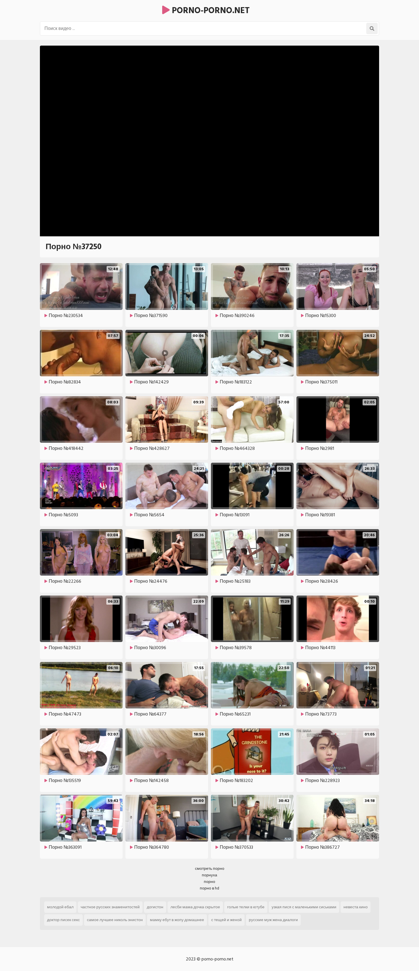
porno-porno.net (210, 10)
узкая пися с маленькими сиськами (304, 907)
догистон (155, 907)
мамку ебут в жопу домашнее (177, 920)
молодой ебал (60, 907)
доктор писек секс (63, 920)
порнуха (209, 875)
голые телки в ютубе (246, 907)
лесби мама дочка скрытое (195, 907)
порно (209, 881)
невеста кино (355, 907)
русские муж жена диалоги (273, 920)
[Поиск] (372, 28)
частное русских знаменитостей (110, 907)
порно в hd (209, 888)
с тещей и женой (226, 920)
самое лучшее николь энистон (115, 920)
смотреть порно (209, 868)
